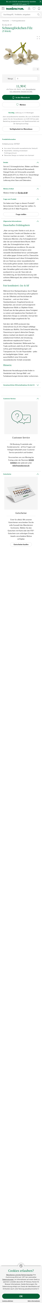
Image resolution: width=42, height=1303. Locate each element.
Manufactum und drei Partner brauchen (19, 1275)
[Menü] (3, 8)
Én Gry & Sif (23, 193)
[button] (38, 37)
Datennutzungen (8, 1279)
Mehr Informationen (34, 1301)
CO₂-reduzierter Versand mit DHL (21, 91)
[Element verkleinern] (34, 69)
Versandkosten (31, 89)
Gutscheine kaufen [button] (21, 544)
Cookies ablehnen (7, 1301)
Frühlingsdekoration (18, 21)
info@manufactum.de (21, 466)
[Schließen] (40, 1)
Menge (10, 79)
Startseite (5, 21)
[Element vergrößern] (37, 69)
